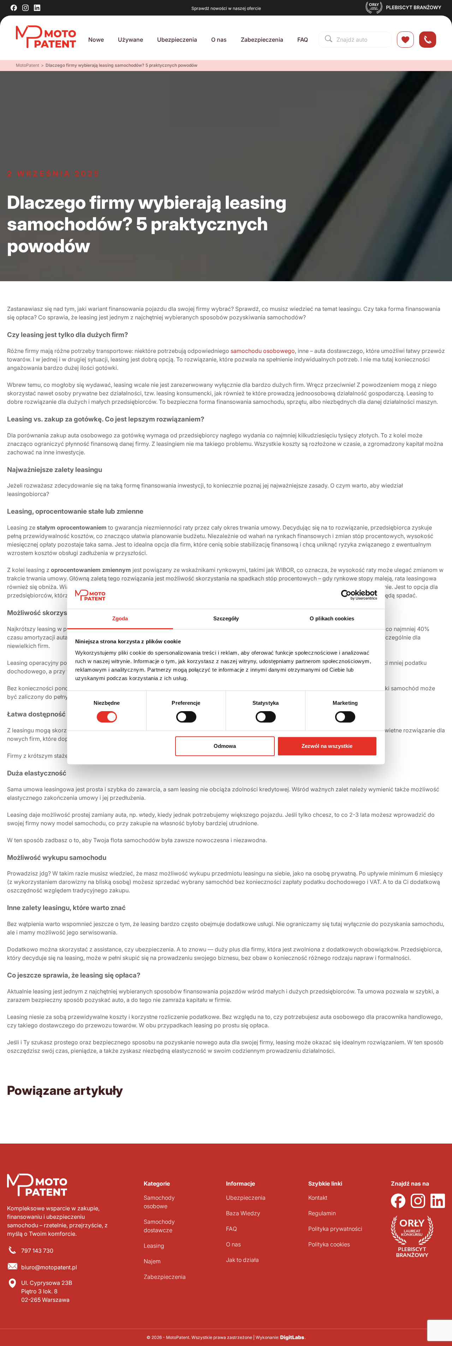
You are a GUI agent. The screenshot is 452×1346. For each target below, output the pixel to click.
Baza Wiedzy (243, 1213)
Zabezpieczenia (262, 39)
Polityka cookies (329, 1244)
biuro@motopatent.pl (49, 1267)
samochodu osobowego (263, 350)
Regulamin (322, 1213)
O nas (219, 39)
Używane (130, 39)
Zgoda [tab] (120, 618)
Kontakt (317, 1197)
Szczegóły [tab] (226, 618)
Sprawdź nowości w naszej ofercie (226, 8)
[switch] (186, 716)
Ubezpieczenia (177, 39)
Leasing (154, 1245)
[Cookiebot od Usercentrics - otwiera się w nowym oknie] (346, 595)
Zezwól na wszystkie (327, 746)
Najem (152, 1261)
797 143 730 (37, 1250)
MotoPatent (27, 65)
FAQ (302, 39)
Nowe (96, 39)
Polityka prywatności (335, 1228)
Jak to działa (242, 1259)
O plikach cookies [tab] (332, 618)
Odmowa (225, 746)
